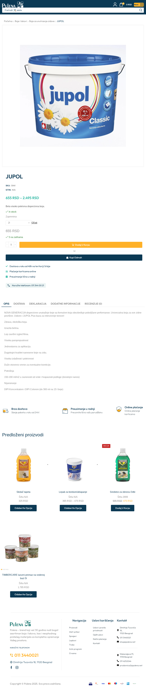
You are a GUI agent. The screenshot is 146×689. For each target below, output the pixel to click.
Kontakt (96, 643)
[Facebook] (11, 667)
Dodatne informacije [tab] (65, 303)
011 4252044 (125, 661)
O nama (72, 653)
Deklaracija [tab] (37, 303)
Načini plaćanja (100, 639)
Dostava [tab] (19, 303)
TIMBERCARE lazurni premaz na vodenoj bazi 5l (23, 577)
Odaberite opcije (44, 484)
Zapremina (11, 216)
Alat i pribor (74, 632)
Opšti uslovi (98, 634)
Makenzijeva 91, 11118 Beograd (127, 655)
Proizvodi (73, 627)
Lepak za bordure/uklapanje (73, 492)
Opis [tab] (6, 303)
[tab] (6, 304)
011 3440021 (125, 637)
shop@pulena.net (127, 642)
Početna (8, 21)
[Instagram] (17, 667)
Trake (71, 644)
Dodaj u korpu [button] (143, 484)
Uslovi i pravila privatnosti (99, 629)
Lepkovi (72, 640)
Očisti (34, 223)
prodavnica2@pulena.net (131, 665)
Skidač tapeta (23, 492)
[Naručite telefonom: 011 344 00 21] (9, 285)
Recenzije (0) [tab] (93, 303)
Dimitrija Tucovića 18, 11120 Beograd (128, 630)
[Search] (141, 10)
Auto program (75, 649)
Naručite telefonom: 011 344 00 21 (28, 285)
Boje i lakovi (21, 21)
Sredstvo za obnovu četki (122, 492)
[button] (125, 5)
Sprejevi (72, 636)
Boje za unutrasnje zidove (42, 21)
